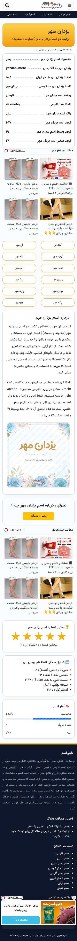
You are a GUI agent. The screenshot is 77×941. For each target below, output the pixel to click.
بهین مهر (58, 291)
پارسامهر (19, 291)
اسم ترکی (47, 15)
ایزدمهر (19, 268)
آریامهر (19, 245)
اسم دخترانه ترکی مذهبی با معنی (48, 826)
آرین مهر (57, 256)
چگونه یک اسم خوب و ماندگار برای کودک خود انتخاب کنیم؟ (40, 834)
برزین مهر (57, 279)
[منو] (70, 5)
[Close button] (74, 898)
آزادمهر (19, 256)
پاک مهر (57, 302)
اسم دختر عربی (60, 878)
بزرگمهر (19, 279)
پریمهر (19, 302)
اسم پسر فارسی (59, 873)
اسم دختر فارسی (59, 868)
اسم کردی (30, 15)
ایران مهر (58, 268)
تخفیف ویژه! (21, 920)
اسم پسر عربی (60, 863)
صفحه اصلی (65, 50)
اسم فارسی (64, 15)
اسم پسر (52, 50)
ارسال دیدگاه (38, 515)
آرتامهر (57, 245)
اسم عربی (12, 15)
